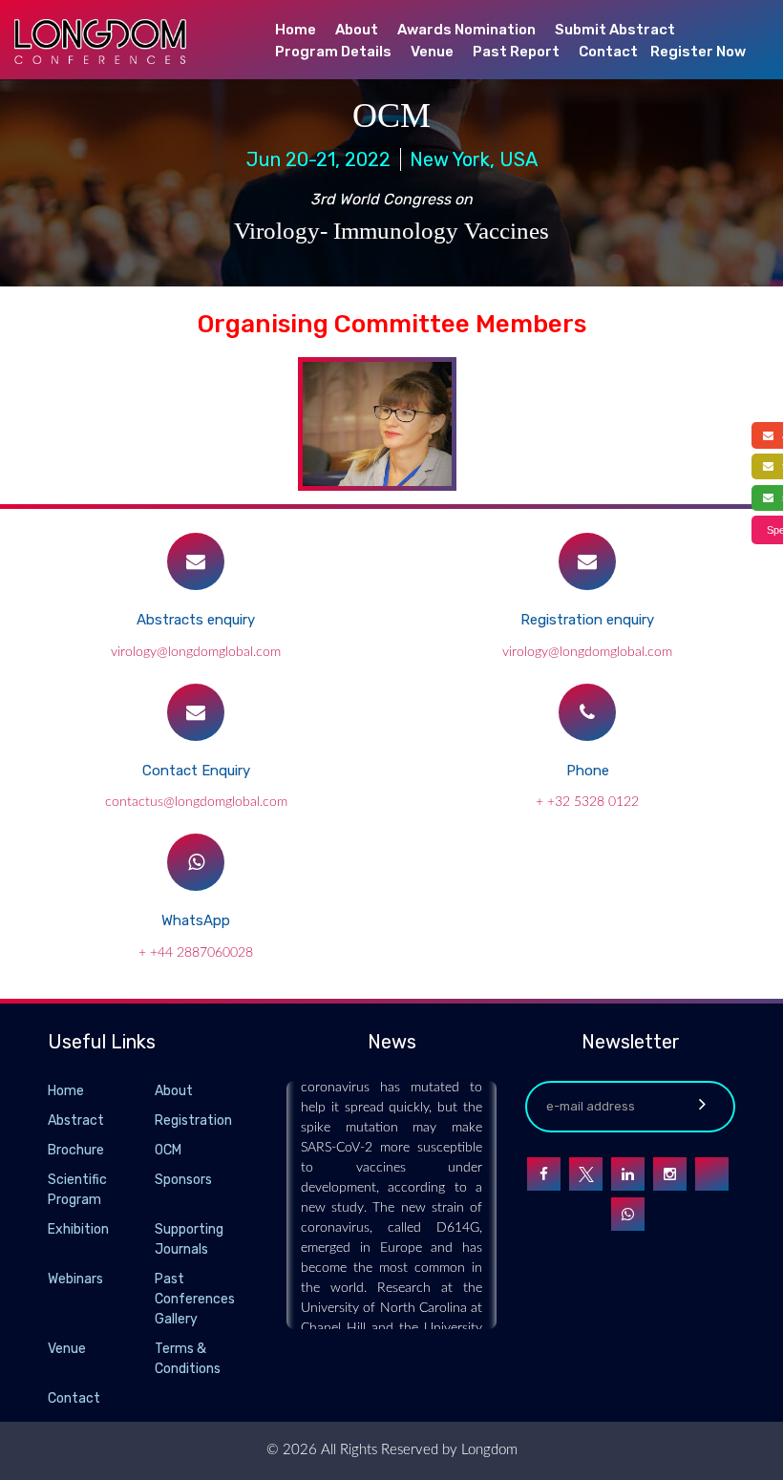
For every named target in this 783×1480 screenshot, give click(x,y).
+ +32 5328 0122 (587, 802)
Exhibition (78, 1229)
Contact (608, 51)
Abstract (76, 1120)
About (356, 29)
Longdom (487, 1450)
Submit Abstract (615, 29)
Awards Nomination (466, 29)
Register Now (698, 51)
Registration (193, 1120)
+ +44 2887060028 (195, 953)
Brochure (76, 1150)
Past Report (516, 51)
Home (295, 29)
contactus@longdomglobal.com (196, 802)
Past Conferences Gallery (195, 1299)
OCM (168, 1150)
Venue (432, 51)
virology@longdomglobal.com (196, 652)
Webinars (75, 1279)
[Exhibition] (153, 1230)
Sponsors (183, 1180)
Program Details (333, 51)
